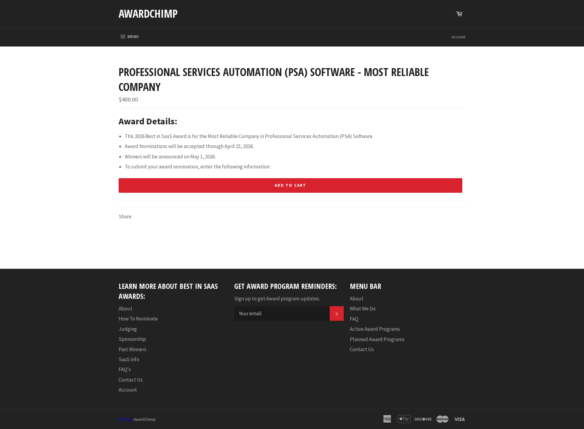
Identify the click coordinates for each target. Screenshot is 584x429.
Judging (128, 329)
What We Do (363, 308)
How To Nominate (138, 318)
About (125, 308)
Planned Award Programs (377, 339)
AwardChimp (148, 13)
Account (458, 37)
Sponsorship (132, 339)
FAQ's (125, 369)
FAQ (354, 319)
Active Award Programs (375, 329)
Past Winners (132, 349)
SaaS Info (129, 359)
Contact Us (131, 379)
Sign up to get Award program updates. (277, 298)
